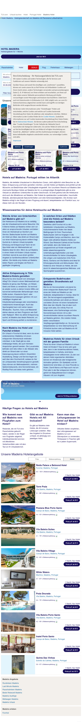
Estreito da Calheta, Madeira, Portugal (51, 660)
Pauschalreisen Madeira (12, 689)
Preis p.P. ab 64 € (72, 564)
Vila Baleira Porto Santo (48, 614)
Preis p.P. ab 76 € (72, 586)
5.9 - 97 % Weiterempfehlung (45, 664)
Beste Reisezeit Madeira (12, 692)
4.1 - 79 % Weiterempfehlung (45, 536)
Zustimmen (63, 147)
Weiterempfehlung (55, 459)
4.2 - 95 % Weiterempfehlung (45, 621)
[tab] (7, 67)
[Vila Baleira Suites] (18, 536)
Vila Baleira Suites (45, 529)
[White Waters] (18, 579)
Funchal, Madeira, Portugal (47, 468)
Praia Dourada (43, 593)
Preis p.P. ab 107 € (71, 671)
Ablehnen (18, 147)
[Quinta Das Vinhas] (18, 664)
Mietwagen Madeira (10, 699)
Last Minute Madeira (10, 686)
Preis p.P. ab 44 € (72, 607)
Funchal (5, 712)
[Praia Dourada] (18, 600)
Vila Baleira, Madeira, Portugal (48, 489)
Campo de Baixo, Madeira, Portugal (50, 510)
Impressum (17, 141)
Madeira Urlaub (8, 702)
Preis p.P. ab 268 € (71, 479)
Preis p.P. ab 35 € (72, 650)
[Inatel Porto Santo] (18, 643)
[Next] (79, 391)
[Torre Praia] (18, 493)
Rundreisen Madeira (10, 683)
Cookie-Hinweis (49, 117)
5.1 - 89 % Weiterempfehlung (45, 493)
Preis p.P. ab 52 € (72, 628)
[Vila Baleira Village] (18, 557)
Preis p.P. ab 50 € (72, 500)
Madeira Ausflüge (9, 695)
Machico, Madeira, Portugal (47, 574)
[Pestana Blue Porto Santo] (18, 515)
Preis (37, 459)
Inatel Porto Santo (45, 636)
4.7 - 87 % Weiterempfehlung (45, 579)
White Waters (43, 572)
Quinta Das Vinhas (46, 657)
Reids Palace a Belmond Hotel (51, 465)
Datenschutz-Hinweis (25, 122)
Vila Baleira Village (46, 550)
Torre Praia (42, 486)
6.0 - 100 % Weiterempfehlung (46, 472)
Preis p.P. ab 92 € (72, 521)
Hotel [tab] (21, 67)
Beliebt (72, 459)
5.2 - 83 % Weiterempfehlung (45, 557)
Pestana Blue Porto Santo (49, 507)
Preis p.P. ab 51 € (72, 543)
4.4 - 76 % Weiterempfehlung (45, 600)
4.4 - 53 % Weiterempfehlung (45, 514)
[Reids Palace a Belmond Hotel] (18, 472)
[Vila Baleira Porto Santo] (18, 621)
